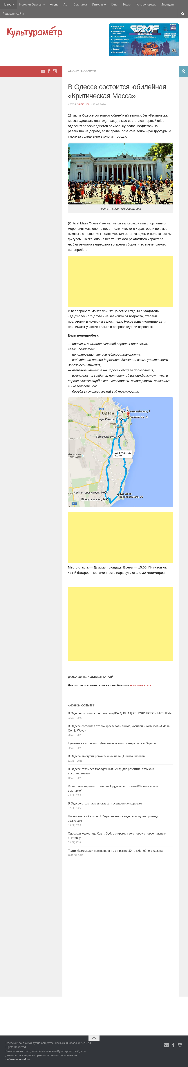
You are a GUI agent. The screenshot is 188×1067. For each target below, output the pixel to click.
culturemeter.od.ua (18, 1059)
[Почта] (43, 71)
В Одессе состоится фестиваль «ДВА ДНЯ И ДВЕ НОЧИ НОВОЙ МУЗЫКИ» (119, 713)
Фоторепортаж (146, 4)
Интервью (99, 4)
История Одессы (30, 4)
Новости (8, 4)
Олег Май (83, 104)
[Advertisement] (120, 281)
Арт (66, 4)
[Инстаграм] (55, 71)
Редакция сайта (13, 13)
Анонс (54, 4)
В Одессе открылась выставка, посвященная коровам (105, 803)
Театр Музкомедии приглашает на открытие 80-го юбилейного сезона (115, 850)
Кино (114, 4)
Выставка (80, 4)
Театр (127, 4)
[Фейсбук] (49, 71)
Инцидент (167, 4)
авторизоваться (140, 685)
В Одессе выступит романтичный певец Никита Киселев (106, 756)
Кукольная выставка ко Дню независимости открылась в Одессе (112, 743)
